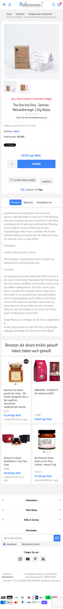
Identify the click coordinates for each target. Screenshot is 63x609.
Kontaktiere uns (44, 202)
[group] (16, 371)
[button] (15, 384)
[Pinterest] (35, 559)
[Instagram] (20, 559)
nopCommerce (7, 576)
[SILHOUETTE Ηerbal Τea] (46, 371)
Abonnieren (12, 544)
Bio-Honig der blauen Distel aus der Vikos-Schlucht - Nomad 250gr (45, 461)
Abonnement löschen (31, 544)
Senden (57, 538)
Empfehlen (46, 181)
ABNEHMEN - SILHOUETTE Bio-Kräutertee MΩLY (46, 391)
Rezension (28, 202)
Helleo (16, 131)
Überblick (15, 202)
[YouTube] (27, 559)
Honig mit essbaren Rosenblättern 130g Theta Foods (15, 461)
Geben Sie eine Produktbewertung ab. (31, 117)
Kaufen (36, 164)
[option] (10, 87)
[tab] (15, 202)
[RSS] (43, 559)
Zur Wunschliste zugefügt (24, 179)
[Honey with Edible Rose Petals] (16, 439)
